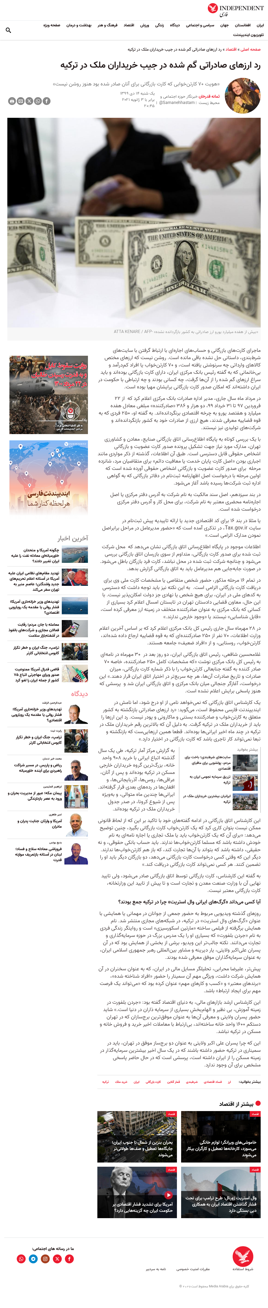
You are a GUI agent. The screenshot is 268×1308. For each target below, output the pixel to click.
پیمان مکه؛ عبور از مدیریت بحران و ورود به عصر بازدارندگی (35, 796)
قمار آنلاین (173, 1081)
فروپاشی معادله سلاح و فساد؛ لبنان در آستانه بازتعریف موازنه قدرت (38, 854)
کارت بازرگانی (153, 1081)
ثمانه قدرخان (209, 96)
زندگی (159, 25)
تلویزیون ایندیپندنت (248, 35)
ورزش (144, 25)
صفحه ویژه (51, 25)
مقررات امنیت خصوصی (193, 1269)
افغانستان (242, 25)
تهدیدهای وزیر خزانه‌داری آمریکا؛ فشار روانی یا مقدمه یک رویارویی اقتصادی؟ (34, 607)
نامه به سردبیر (156, 1269)
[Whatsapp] (38, 101)
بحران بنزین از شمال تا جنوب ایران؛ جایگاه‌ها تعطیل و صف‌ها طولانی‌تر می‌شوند (142, 1149)
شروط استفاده (243, 1269)
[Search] (8, 30)
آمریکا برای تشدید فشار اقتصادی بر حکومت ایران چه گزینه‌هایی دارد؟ (143, 1207)
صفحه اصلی (251, 49)
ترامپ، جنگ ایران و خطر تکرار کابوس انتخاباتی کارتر (36, 650)
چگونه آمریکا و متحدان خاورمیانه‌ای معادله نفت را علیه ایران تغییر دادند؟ (35, 555)
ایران (260, 25)
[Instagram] (45, 1258)
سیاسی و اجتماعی (200, 25)
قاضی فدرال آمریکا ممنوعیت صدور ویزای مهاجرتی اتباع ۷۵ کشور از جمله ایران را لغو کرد (36, 675)
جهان (224, 25)
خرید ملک (121, 1081)
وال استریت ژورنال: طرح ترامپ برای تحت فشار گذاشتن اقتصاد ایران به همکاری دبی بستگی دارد (221, 1204)
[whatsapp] (21, 1258)
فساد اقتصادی (213, 1081)
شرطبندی (192, 1081)
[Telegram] (33, 1258)
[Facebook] (47, 101)
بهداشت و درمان (78, 25)
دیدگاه (175, 25)
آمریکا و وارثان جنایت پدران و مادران (40, 824)
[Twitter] (29, 101)
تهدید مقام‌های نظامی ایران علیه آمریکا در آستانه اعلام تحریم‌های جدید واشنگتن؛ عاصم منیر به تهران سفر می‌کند (33, 581)
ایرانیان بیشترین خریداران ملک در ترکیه (207, 799)
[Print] (12, 101)
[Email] (21, 101)
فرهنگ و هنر (108, 25)
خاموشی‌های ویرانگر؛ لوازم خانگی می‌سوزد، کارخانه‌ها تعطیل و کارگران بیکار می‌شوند (221, 1149)
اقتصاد (129, 25)
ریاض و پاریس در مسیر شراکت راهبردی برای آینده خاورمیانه (38, 768)
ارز (229, 1081)
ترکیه (105, 1081)
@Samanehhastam (177, 103)
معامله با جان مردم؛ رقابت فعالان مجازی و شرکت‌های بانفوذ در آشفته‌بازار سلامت (34, 630)
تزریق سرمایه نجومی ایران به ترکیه (210, 780)
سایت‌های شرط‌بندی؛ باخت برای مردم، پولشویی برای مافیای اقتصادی (208, 763)
